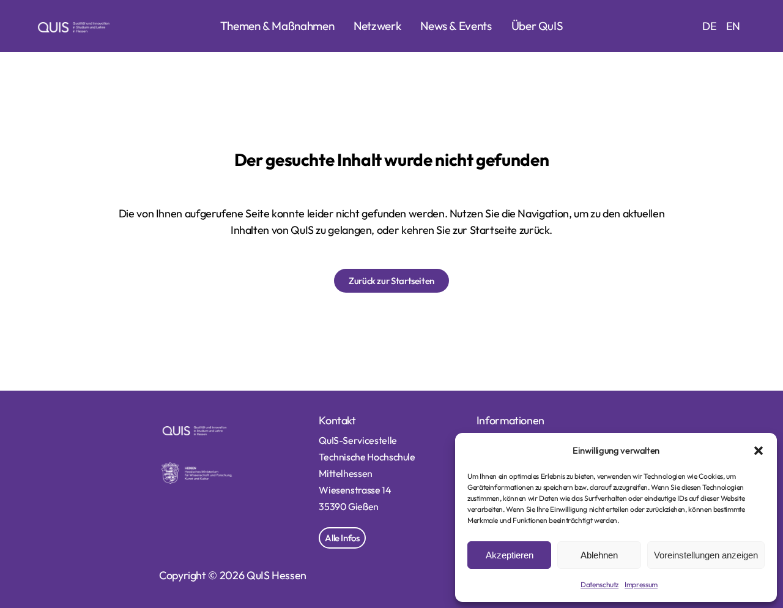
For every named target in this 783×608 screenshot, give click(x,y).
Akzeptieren (509, 555)
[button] (758, 451)
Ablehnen (599, 555)
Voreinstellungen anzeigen (706, 555)
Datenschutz (599, 584)
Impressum (641, 584)
